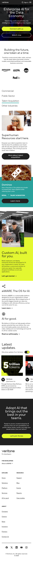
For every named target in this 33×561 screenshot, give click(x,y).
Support (19, 478)
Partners (4, 532)
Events (19, 488)
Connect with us (16, 28)
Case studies (21, 498)
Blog (18, 483)
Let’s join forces (16, 436)
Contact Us (5, 537)
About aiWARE (6, 463)
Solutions (5, 483)
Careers (4, 516)
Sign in (26, 2)
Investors (5, 527)
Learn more (15, 201)
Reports (19, 493)
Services (4, 493)
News (3, 522)
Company (5, 511)
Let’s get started (8, 276)
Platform (4, 488)
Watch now (16, 35)
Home (4, 478)
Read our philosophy (10, 334)
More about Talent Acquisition (15, 156)
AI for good (5, 498)
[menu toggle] (30, 2)
